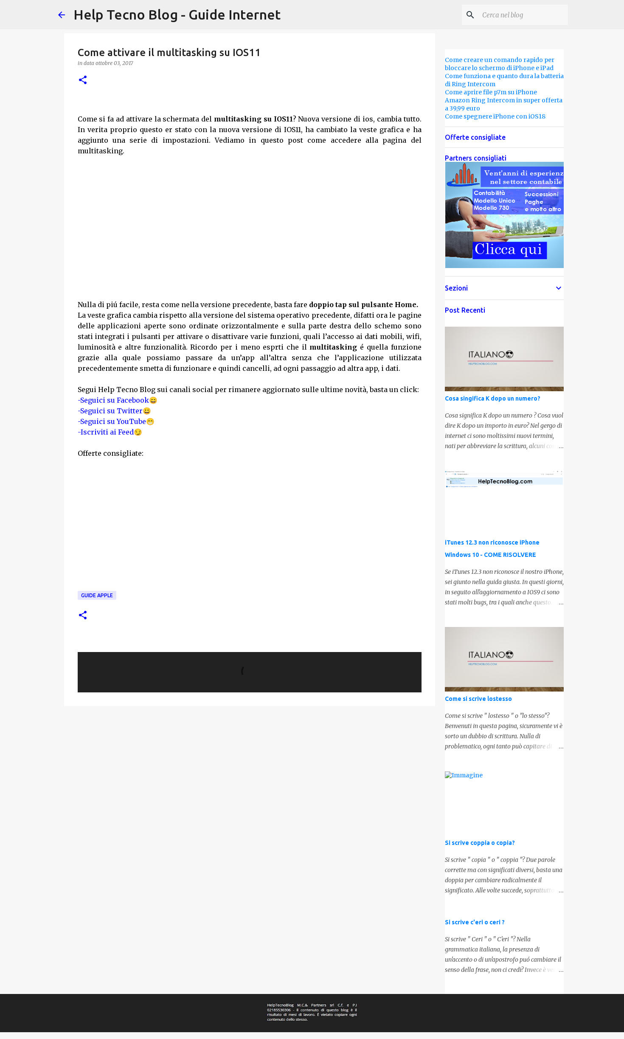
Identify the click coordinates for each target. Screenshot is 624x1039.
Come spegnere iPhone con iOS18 (495, 116)
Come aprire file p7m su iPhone (491, 92)
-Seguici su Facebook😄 (117, 400)
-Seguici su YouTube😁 (116, 421)
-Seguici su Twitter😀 (114, 411)
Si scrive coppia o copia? (480, 842)
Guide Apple (97, 595)
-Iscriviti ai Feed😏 (110, 432)
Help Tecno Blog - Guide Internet (177, 14)
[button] (83, 80)
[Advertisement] (249, 226)
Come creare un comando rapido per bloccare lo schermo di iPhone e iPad (499, 64)
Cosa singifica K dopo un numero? (492, 398)
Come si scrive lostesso (478, 698)
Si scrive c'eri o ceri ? (475, 922)
